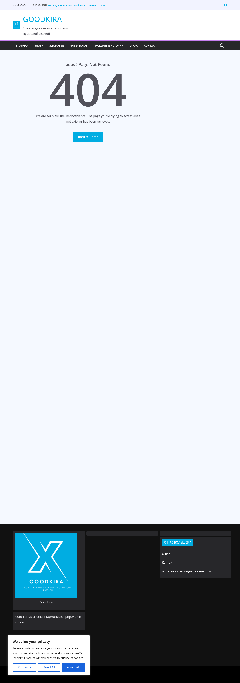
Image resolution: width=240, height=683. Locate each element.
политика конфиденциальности (186, 571)
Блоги (39, 45)
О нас (134, 45)
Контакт (150, 45)
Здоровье (57, 45)
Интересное (78, 45)
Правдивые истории (108, 45)
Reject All (49, 667)
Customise (24, 667)
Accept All (73, 667)
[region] (49, 655)
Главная (22, 45)
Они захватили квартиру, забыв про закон (74, 5)
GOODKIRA (42, 19)
